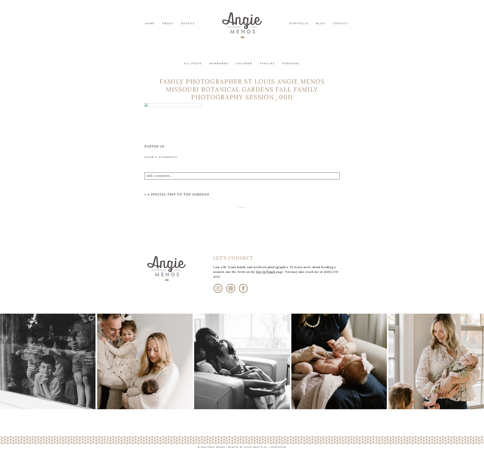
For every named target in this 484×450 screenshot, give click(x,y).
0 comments (160, 157)
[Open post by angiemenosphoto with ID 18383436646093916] (145, 361)
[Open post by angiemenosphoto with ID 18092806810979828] (339, 361)
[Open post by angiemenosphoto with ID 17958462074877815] (436, 361)
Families (267, 63)
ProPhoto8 (278, 447)
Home (150, 23)
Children (244, 63)
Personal (291, 63)
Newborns (218, 63)
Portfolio (299, 23)
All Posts (193, 63)
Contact (340, 23)
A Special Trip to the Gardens (178, 194)
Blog (320, 23)
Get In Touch (265, 272)
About (168, 23)
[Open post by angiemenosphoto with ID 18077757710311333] (48, 361)
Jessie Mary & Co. (256, 447)
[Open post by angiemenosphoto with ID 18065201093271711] (242, 361)
